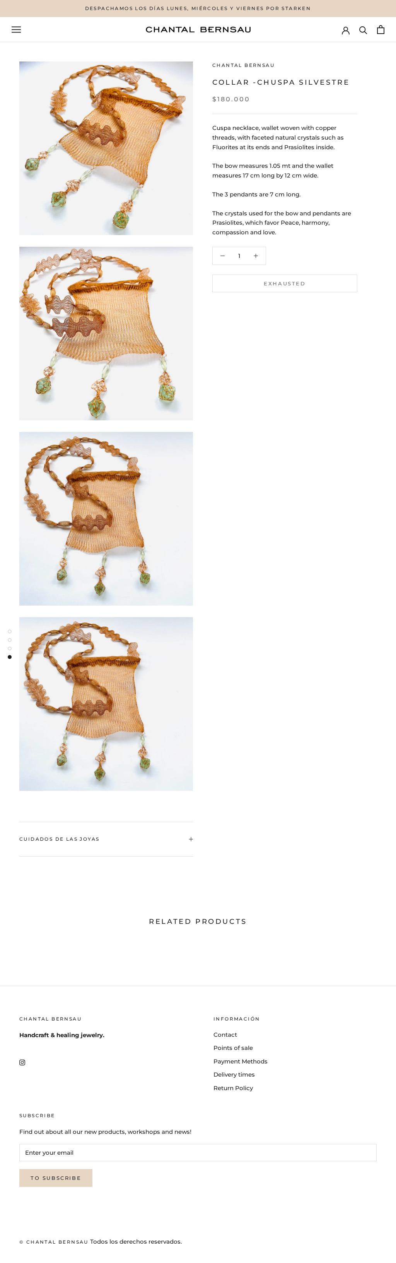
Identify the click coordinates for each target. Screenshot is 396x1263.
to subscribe (56, 1178)
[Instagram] (22, 1062)
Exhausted (285, 283)
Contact (225, 1034)
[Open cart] (380, 29)
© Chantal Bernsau (54, 1242)
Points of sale (233, 1047)
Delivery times (234, 1074)
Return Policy (233, 1088)
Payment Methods (240, 1061)
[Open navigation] (16, 29)
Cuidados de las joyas (59, 839)
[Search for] (363, 30)
